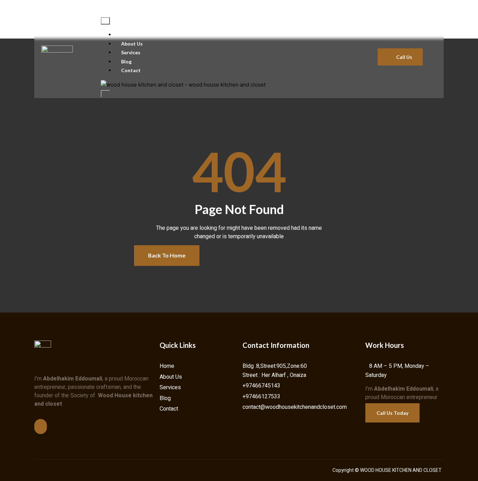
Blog (126, 61)
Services (130, 52)
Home (128, 34)
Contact (131, 70)
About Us (132, 44)
